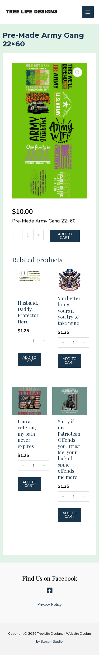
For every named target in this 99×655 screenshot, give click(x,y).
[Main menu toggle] (88, 12)
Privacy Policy (49, 604)
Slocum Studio (52, 641)
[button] (77, 72)
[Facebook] (49, 591)
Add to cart (65, 236)
